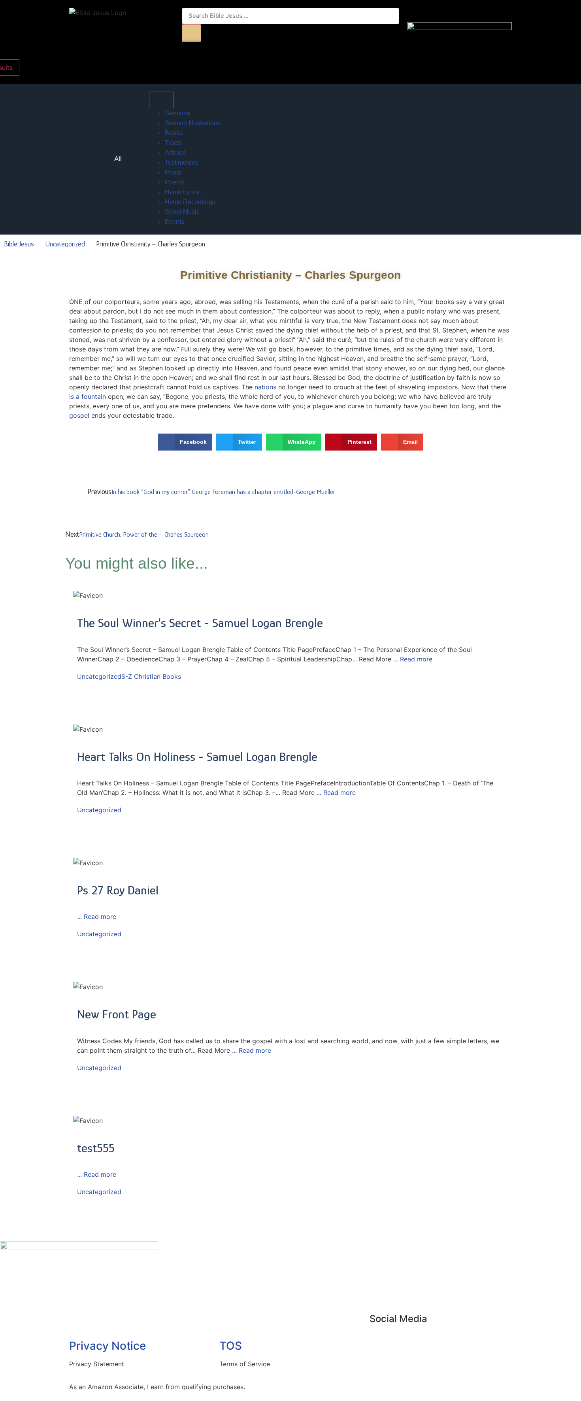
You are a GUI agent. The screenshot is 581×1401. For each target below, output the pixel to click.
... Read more (412, 659)
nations (265, 387)
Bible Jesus (19, 244)
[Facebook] (445, 1341)
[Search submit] (191, 33)
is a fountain (87, 396)
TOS (230, 1345)
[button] (185, 442)
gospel (79, 415)
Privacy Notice (107, 1345)
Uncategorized (65, 244)
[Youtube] (379, 1341)
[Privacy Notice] (79, 1324)
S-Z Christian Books (151, 676)
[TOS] (229, 1324)
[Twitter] (401, 1341)
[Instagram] (423, 1341)
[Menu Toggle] (161, 100)
